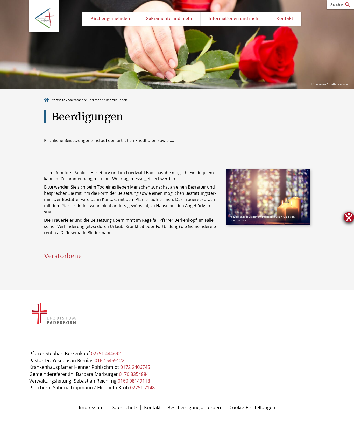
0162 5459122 (109, 360)
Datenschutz (123, 407)
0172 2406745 (135, 367)
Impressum (91, 407)
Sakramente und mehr (85, 100)
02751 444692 (106, 353)
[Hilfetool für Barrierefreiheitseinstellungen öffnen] (349, 217)
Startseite (58, 100)
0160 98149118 (134, 381)
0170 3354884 (134, 374)
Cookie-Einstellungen (252, 407)
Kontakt (152, 407)
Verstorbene (63, 256)
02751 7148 (142, 387)
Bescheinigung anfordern (195, 407)
